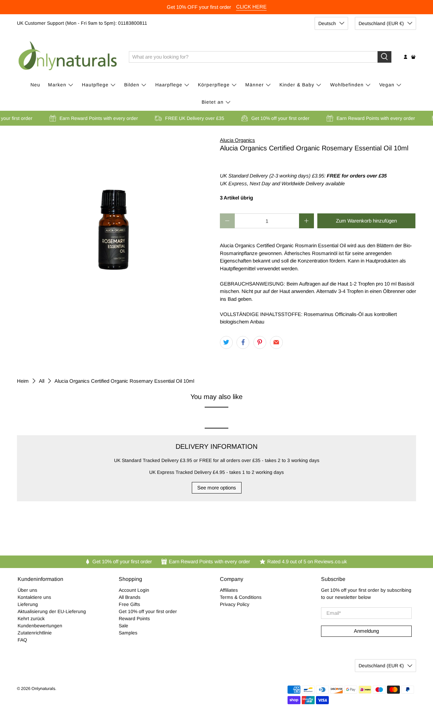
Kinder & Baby (296, 84)
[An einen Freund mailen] (276, 342)
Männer (254, 84)
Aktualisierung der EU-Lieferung (52, 611)
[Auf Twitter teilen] (226, 342)
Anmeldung (366, 631)
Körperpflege (214, 84)
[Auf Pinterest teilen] (259, 342)
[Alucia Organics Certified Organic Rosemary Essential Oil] (115, 204)
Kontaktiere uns (34, 597)
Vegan (386, 84)
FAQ (22, 640)
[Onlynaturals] (68, 57)
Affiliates (229, 590)
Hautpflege (95, 84)
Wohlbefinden (347, 84)
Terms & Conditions (240, 597)
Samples (128, 632)
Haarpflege (168, 84)
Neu (35, 84)
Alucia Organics (237, 140)
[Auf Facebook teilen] (242, 342)
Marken (57, 84)
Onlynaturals (43, 688)
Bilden (131, 84)
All (41, 380)
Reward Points (134, 618)
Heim (23, 380)
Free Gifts (129, 604)
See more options (216, 487)
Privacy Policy (234, 604)
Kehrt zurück (31, 618)
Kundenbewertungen (40, 625)
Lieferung (28, 604)
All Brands (129, 597)
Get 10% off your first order (148, 611)
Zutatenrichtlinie (35, 632)
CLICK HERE (251, 6)
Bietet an (213, 102)
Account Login (134, 590)
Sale (123, 625)
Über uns (27, 590)
